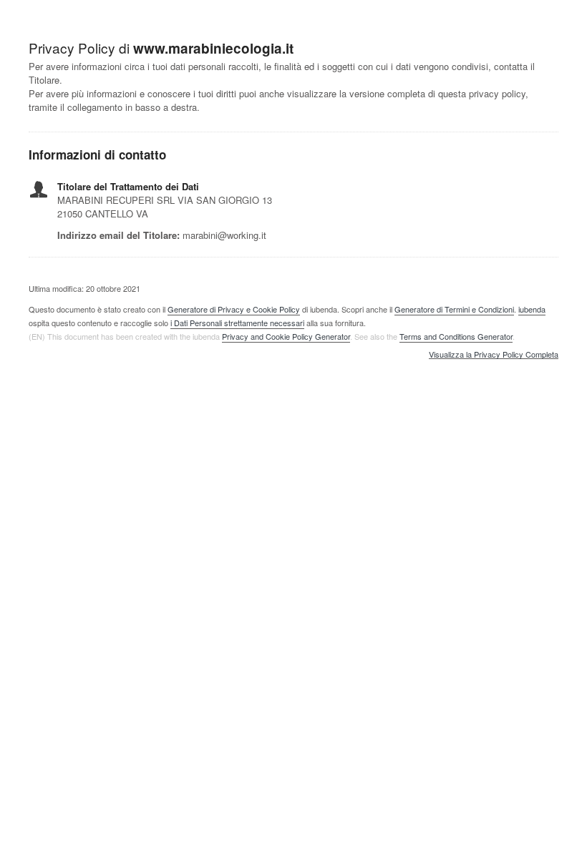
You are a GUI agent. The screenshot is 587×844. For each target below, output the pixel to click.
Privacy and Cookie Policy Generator (286, 336)
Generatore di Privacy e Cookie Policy (234, 309)
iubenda (531, 309)
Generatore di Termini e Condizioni (454, 309)
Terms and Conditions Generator (456, 336)
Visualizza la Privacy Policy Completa (493, 354)
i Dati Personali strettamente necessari (237, 322)
